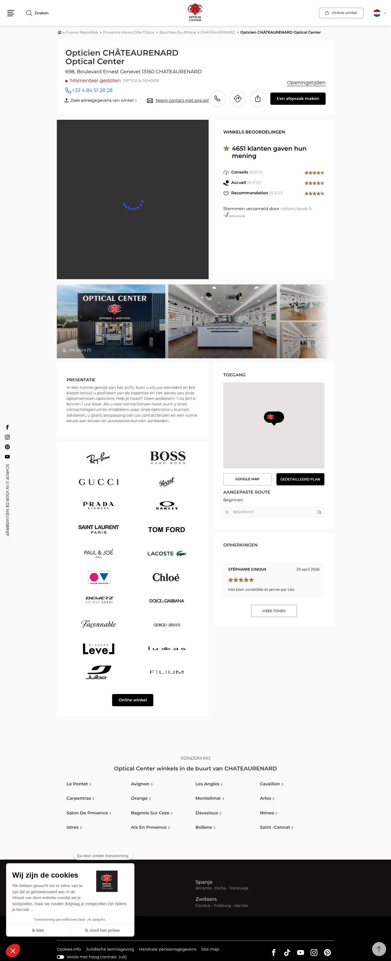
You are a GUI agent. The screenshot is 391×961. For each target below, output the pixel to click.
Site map (210, 950)
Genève (203, 906)
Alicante (204, 888)
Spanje (204, 882)
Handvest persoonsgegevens (167, 950)
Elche (220, 888)
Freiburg (222, 906)
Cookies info (69, 950)
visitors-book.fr (296, 209)
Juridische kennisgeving (110, 950)
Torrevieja (238, 888)
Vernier (241, 906)
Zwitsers (206, 899)
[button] (10, 13)
